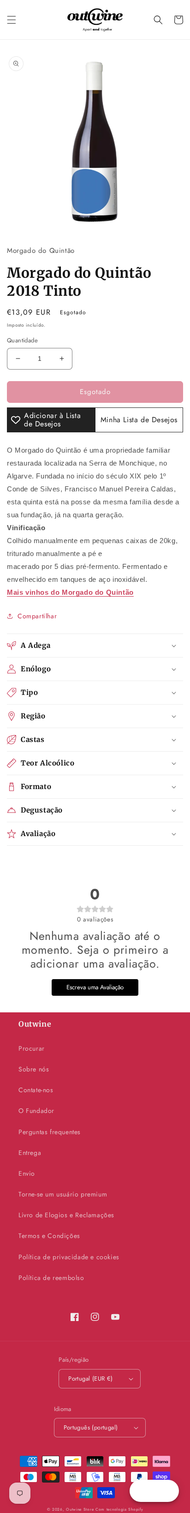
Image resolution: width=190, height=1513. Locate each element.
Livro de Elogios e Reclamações (66, 1215)
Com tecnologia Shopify (119, 1509)
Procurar (31, 1048)
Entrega (29, 1152)
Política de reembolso (51, 1277)
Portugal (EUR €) (90, 1378)
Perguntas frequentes (49, 1131)
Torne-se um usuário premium (62, 1194)
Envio (26, 1173)
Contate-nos (35, 1089)
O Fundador (36, 1110)
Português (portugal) (91, 1427)
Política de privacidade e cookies (68, 1257)
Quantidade (22, 340)
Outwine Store (80, 1509)
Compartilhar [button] (37, 616)
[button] (11, 20)
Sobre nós (33, 1069)
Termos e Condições (49, 1235)
